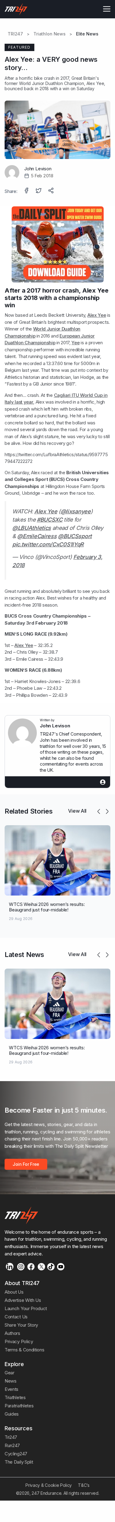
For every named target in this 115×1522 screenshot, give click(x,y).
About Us (14, 1292)
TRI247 (15, 33)
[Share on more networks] (51, 191)
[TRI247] (16, 9)
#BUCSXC (50, 519)
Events (11, 1389)
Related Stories (28, 811)
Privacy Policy (19, 1341)
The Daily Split (19, 1462)
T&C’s (83, 1485)
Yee (75, 342)
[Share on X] (39, 191)
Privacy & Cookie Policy (48, 1485)
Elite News (87, 33)
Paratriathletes (19, 1406)
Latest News (24, 955)
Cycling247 (16, 1454)
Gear (9, 1373)
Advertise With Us (23, 1300)
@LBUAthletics (31, 528)
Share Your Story (21, 1325)
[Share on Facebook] (27, 191)
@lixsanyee (76, 511)
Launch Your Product (26, 1308)
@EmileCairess (36, 536)
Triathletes (15, 1397)
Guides (12, 1414)
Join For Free (26, 1164)
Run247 (12, 1445)
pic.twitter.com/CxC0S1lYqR (48, 544)
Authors (12, 1333)
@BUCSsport (75, 536)
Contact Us (16, 1317)
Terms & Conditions (24, 1350)
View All (77, 811)
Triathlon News (49, 33)
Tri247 (11, 1437)
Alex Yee (95, 83)
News (11, 1381)
